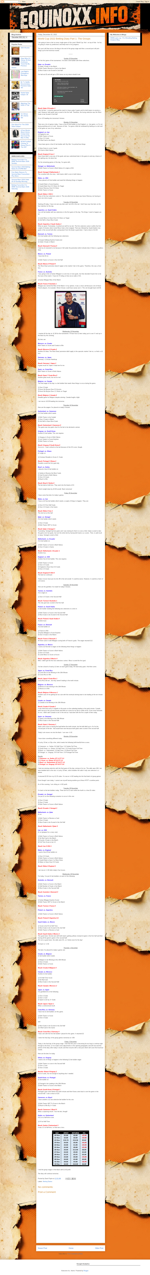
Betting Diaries (47, 1181)
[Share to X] (71, 1179)
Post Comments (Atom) (75, 1254)
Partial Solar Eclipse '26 (25, 93)
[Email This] (66, 1179)
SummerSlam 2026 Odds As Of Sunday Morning (20, 180)
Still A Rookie (25, 48)
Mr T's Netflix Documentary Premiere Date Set (26, 84)
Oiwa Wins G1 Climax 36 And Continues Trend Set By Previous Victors (21, 62)
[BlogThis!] (69, 1179)
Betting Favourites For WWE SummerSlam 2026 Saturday (20, 187)
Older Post (99, 1248)
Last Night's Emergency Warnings (25, 73)
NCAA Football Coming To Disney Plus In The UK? (26, 144)
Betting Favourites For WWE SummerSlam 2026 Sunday (20, 161)
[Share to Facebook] (73, 1179)
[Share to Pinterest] (75, 1179)
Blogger (86, 1270)
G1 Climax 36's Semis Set (24, 115)
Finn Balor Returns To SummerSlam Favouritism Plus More (21, 174)
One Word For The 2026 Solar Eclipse (20, 125)
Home (71, 1248)
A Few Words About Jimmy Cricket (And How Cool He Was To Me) (25, 134)
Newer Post (42, 1248)
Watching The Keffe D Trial (25, 104)
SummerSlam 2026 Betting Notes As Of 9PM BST (21, 168)
